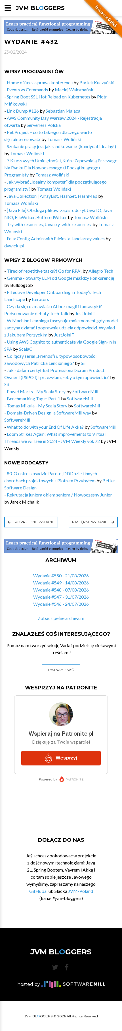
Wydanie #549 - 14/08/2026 (61, 582)
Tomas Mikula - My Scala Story (37, 405)
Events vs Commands (27, 89)
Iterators (40, 299)
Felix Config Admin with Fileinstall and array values (56, 238)
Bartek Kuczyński (96, 82)
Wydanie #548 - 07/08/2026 (61, 589)
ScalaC (25, 349)
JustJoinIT (85, 313)
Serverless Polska (44, 125)
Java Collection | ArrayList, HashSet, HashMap (52, 196)
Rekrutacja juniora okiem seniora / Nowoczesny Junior (59, 494)
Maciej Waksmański (74, 89)
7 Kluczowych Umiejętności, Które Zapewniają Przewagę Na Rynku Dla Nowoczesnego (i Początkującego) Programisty (60, 167)
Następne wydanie (90, 522)
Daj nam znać (61, 670)
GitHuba (38, 891)
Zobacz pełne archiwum (61, 618)
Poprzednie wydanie (34, 522)
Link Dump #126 (23, 110)
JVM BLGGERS (40, 8)
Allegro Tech (101, 270)
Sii (83, 363)
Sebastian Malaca (63, 110)
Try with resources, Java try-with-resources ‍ (49, 224)
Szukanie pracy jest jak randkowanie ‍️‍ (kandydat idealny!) (61, 146)
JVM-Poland (80, 891)
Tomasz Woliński (64, 139)
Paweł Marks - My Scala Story (36, 391)
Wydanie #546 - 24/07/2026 (61, 604)
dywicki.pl (14, 245)
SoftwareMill (85, 391)
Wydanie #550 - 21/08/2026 (61, 575)
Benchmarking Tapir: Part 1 (33, 398)
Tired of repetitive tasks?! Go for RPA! (44, 270)
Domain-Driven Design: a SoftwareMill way (49, 412)
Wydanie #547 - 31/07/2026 (61, 596)
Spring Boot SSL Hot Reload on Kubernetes (48, 96)
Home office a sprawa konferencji (40, 82)
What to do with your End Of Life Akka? (45, 427)
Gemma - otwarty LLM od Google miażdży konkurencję (60, 278)
